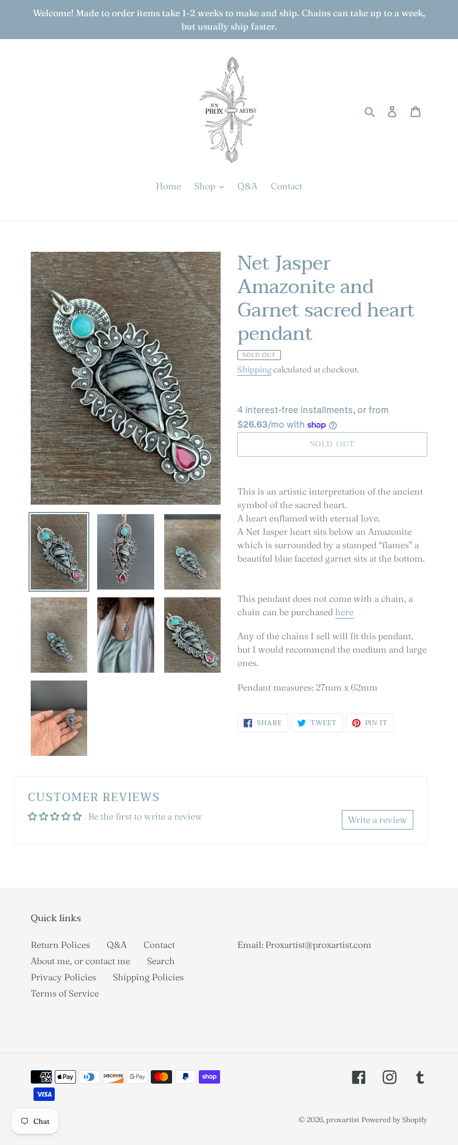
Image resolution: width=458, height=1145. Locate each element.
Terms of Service (65, 993)
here (344, 611)
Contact (159, 944)
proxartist (342, 1119)
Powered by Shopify (394, 1119)
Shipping (254, 369)
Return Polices (60, 944)
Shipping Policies (148, 977)
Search (161, 960)
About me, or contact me (80, 960)
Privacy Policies (63, 977)
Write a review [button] (377, 819)
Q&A (117, 944)
